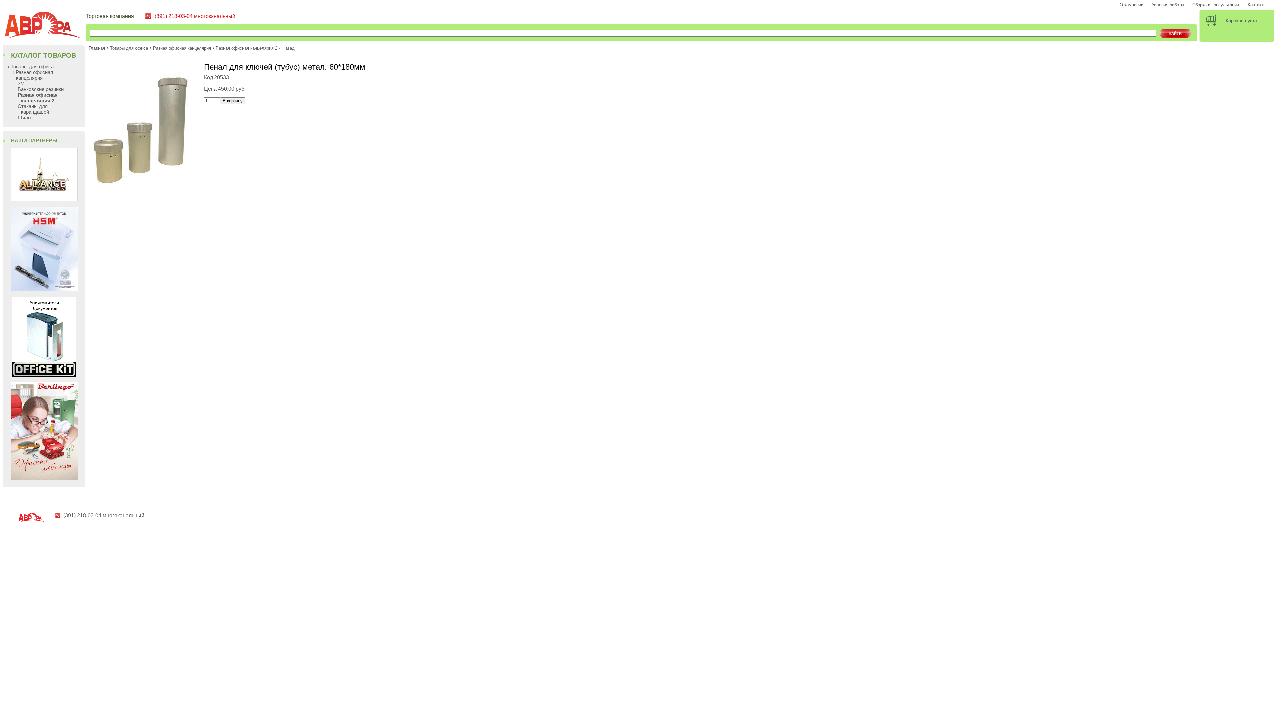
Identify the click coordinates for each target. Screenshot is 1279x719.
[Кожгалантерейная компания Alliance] (44, 199)
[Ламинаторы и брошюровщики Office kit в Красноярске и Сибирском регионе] (44, 375)
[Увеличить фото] (141, 182)
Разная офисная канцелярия (182, 48)
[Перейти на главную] (45, 26)
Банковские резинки (41, 89)
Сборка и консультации (1215, 5)
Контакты (1257, 5)
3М (21, 83)
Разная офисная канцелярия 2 (246, 48)
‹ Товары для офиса (31, 66)
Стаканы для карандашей (33, 109)
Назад (288, 48)
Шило (24, 117)
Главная (97, 48)
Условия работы (1168, 5)
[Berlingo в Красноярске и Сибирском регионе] (44, 478)
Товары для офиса (129, 48)
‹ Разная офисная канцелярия (33, 75)
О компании (1131, 5)
